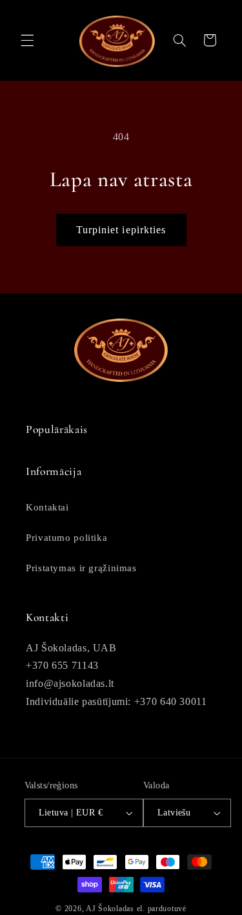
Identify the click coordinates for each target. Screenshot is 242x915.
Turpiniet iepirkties (121, 229)
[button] (27, 40)
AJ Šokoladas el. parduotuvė (136, 908)
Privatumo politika (66, 537)
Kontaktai (47, 507)
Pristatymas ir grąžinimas (81, 568)
